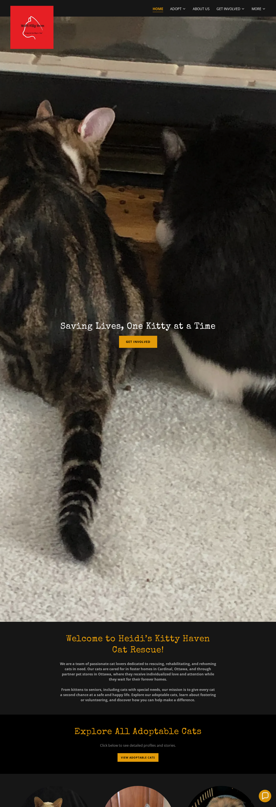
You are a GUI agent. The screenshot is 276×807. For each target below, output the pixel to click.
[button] (178, 8)
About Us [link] (201, 8)
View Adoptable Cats (138, 757)
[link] (31, 7)
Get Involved (138, 342)
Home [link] (158, 8)
